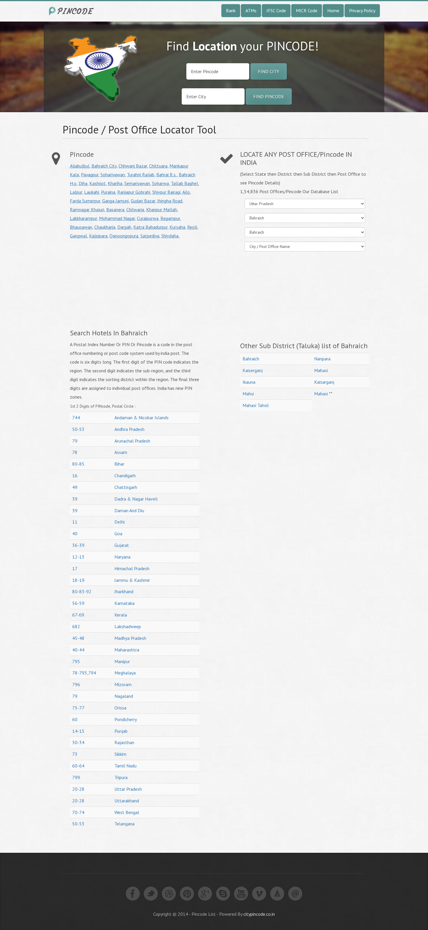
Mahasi (321, 370)
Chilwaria (135, 209)
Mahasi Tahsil (256, 405)
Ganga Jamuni (115, 201)
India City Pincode (72, 11)
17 (74, 568)
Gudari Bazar (143, 201)
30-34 (78, 742)
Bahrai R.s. (166, 174)
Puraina (108, 192)
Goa (118, 533)
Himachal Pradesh (131, 568)
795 (76, 661)
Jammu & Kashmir (132, 580)
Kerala (120, 615)
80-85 (78, 464)
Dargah (124, 227)
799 (76, 777)
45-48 (78, 638)
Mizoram (123, 684)
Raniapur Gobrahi (133, 192)
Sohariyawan (112, 174)
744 (76, 417)
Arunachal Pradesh (132, 441)
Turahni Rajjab (140, 174)
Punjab (121, 731)
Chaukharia (104, 227)
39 (74, 499)
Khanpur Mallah (161, 209)
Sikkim (120, 754)
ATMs (251, 10)
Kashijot (97, 183)
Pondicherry (125, 719)
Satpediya (149, 236)
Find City (268, 71)
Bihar (119, 464)
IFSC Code (276, 10)
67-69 (78, 615)
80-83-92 (81, 591)
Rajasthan (124, 742)
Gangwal (78, 236)
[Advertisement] (119, 284)
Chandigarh (125, 475)
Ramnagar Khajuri (87, 209)
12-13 (78, 557)
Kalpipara (98, 236)
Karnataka (124, 603)
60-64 (78, 766)
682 (76, 626)
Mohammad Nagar (117, 218)
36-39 (78, 545)
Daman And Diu (129, 510)
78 (74, 452)
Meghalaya (125, 673)
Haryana (122, 557)
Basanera (115, 209)
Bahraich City (103, 166)
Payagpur (89, 174)
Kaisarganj (324, 382)
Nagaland (123, 696)
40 (74, 533)
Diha (83, 183)
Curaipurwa (147, 218)
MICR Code (306, 10)
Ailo (186, 192)
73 (74, 754)
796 (76, 684)
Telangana (124, 824)
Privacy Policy (362, 10)
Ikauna (249, 382)
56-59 (78, 603)
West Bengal (126, 812)
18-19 (78, 580)
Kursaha (177, 227)
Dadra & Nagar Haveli (136, 499)
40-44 (78, 650)
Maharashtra (126, 650)
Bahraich (251, 359)
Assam (120, 452)
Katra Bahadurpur (150, 227)
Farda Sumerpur (85, 201)
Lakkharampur (83, 218)
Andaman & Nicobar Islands (141, 417)
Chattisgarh (125, 487)
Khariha (115, 183)
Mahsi (248, 394)
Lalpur (76, 192)
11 (74, 522)
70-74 (78, 812)
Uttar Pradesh (128, 789)
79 (74, 441)
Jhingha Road (169, 201)
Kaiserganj (253, 370)
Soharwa (160, 183)
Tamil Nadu (125, 766)
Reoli (192, 227)
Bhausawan (81, 227)
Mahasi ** (323, 394)
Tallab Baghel (184, 183)
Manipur (122, 661)
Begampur (170, 218)
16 (74, 475)
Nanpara (322, 359)
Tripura (121, 777)
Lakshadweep (127, 626)
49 (74, 487)
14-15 (78, 731)
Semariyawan (137, 183)
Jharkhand (123, 591)
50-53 (78, 429)
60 (74, 719)
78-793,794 (84, 673)
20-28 (78, 789)
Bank (231, 10)
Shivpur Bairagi (166, 192)
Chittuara (158, 166)
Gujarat (121, 545)
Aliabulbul (79, 166)
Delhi (119, 522)
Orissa (120, 708)
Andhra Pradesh (129, 429)
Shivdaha (169, 236)
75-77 (78, 708)
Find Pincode (268, 96)
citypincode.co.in (259, 914)
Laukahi (91, 192)
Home (333, 10)
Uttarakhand (126, 801)
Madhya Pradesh (130, 638)
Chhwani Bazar (133, 166)
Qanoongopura (123, 236)
